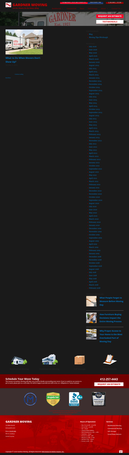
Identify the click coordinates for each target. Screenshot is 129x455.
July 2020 (92, 206)
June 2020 (93, 210)
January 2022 (94, 163)
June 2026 (93, 50)
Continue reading (19, 74)
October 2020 (94, 197)
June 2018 (93, 275)
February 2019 (94, 250)
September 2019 (95, 238)
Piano (82, 8)
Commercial (71, 8)
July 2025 (92, 68)
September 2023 (95, 112)
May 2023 (93, 125)
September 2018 (95, 266)
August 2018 (94, 269)
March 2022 (94, 156)
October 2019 (94, 235)
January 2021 (94, 188)
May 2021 (93, 175)
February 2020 (95, 222)
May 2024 (93, 103)
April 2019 (93, 244)
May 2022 (93, 150)
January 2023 (94, 137)
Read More (8, 77)
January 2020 (94, 225)
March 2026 (94, 59)
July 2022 (92, 144)
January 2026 (94, 62)
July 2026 (93, 47)
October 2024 (94, 87)
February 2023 (94, 134)
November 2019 (95, 232)
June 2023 (93, 122)
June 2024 (93, 100)
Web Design (45, 452)
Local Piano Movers (114, 434)
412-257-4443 (114, 1)
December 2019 (95, 228)
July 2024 (92, 97)
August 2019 (94, 241)
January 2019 (94, 253)
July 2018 (92, 272)
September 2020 (95, 200)
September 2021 (95, 169)
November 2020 (95, 194)
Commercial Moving (49, 369)
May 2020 (93, 213)
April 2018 (93, 282)
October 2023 (94, 109)
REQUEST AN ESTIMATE (74, 1)
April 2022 (93, 153)
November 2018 (95, 260)
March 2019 (93, 247)
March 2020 (94, 219)
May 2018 (93, 279)
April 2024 (93, 106)
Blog (91, 34)
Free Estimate (110, 369)
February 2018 (94, 288)
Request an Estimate (109, 384)
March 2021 (93, 181)
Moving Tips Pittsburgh (98, 37)
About (103, 8)
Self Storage (92, 8)
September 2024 (95, 90)
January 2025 (94, 78)
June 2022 (93, 147)
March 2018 (93, 285)
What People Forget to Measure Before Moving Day (111, 301)
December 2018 (95, 257)
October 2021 (94, 166)
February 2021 (94, 184)
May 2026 (93, 53)
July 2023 (92, 119)
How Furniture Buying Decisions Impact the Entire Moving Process (111, 318)
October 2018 (94, 263)
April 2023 (93, 128)
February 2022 (95, 159)
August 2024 (94, 94)
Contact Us (116, 8)
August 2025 (94, 65)
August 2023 (94, 116)
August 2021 (94, 172)
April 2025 (93, 72)
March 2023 (93, 131)
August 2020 (94, 203)
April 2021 (93, 178)
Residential (56, 8)
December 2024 (95, 81)
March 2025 (94, 75)
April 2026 (93, 56)
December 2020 (95, 191)
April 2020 (93, 216)
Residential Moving (19, 369)
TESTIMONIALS (109, 21)
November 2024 (95, 84)
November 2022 (95, 141)
